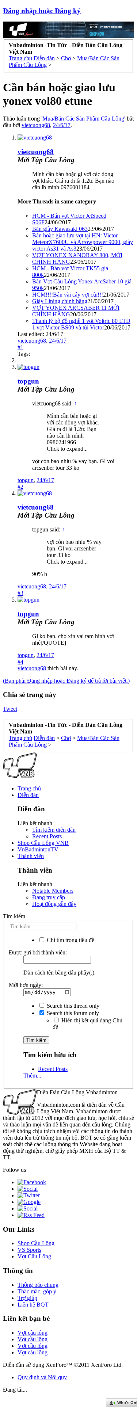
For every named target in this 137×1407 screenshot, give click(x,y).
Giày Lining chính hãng (59, 301)
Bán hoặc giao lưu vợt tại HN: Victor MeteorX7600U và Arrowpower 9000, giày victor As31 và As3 (82, 242)
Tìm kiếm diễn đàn (54, 830)
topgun (28, 381)
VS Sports (29, 1250)
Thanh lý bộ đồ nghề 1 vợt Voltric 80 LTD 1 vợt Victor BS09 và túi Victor (81, 324)
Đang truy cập (48, 897)
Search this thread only (72, 1006)
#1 (20, 347)
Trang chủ (29, 788)
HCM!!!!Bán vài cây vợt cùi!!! (67, 294)
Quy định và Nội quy (42, 1377)
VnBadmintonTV (38, 849)
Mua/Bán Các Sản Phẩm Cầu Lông (83, 118)
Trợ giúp (27, 1298)
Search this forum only (72, 1013)
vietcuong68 (36, 125)
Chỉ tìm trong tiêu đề (69, 940)
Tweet (10, 709)
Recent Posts (47, 836)
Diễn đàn (28, 795)
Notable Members (52, 891)
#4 (20, 662)
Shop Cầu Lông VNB (43, 843)
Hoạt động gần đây (54, 904)
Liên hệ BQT (33, 1304)
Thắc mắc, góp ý (37, 1291)
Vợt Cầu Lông (34, 1256)
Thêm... (32, 1075)
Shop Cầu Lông (36, 1243)
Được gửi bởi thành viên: (38, 952)
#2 (20, 487)
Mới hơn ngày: (26, 985)
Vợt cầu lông (32, 1333)
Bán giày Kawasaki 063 (60, 229)
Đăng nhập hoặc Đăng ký (42, 11)
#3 (20, 593)
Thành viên (31, 856)
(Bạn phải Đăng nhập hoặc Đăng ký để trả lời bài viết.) (66, 681)
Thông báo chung (38, 1285)
